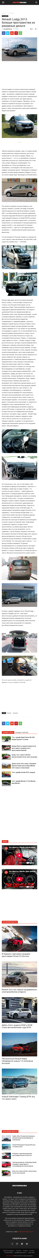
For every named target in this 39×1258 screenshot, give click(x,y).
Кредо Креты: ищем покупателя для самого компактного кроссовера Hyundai (24, 748)
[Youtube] (27, 1244)
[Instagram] (17, 1244)
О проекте (18, 1250)
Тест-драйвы (10, 13)
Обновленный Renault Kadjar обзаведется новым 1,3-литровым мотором (17, 1061)
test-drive (15, 713)
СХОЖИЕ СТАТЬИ (8, 732)
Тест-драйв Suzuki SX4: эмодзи (23, 772)
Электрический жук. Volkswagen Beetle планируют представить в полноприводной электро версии (24, 1164)
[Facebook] (12, 1244)
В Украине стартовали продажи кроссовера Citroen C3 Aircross (16, 955)
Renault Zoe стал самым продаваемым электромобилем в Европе (19, 990)
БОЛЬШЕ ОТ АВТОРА (21, 732)
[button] (36, 2)
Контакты (31, 1250)
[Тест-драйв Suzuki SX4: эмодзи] (6, 774)
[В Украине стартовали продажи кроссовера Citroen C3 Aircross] (19, 939)
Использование (8, 1252)
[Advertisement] (19, 8)
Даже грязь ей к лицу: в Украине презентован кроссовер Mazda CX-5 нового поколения (24, 766)
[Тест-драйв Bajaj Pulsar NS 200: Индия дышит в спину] (6, 739)
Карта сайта (31, 1252)
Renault (9, 713)
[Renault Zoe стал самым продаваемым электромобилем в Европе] (19, 974)
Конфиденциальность (21, 1252)
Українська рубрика (8, 1250)
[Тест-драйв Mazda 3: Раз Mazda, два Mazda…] (6, 783)
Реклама (25, 1250)
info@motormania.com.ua (25, 1231)
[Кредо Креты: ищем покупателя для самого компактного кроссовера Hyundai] (6, 748)
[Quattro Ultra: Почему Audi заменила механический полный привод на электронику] (6, 1138)
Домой (4, 13)
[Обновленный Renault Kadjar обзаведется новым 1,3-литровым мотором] (19, 1044)
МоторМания (10, 1256)
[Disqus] (19, 817)
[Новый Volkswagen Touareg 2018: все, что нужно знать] (19, 1081)
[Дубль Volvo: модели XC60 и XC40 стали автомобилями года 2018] (19, 1010)
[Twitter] (22, 1244)
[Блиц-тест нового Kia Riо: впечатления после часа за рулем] (6, 757)
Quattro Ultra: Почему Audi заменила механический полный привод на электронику (23, 1137)
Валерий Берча (8, 29)
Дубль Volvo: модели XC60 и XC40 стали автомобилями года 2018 (17, 1026)
